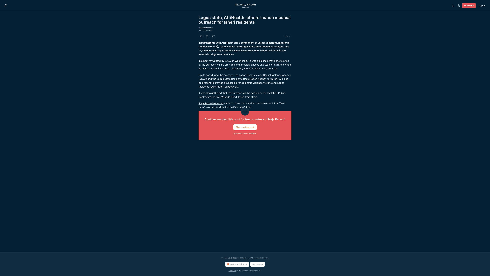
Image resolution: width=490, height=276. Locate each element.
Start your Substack (238, 264)
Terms (250, 258)
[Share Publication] (458, 5)
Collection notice (261, 258)
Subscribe (469, 5)
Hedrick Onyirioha (206, 28)
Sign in (482, 5)
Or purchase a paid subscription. (245, 134)
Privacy (243, 258)
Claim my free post (245, 127)
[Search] (453, 5)
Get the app (257, 264)
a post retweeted (211, 60)
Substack (232, 270)
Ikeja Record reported (211, 103)
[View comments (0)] (207, 36)
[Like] (201, 36)
